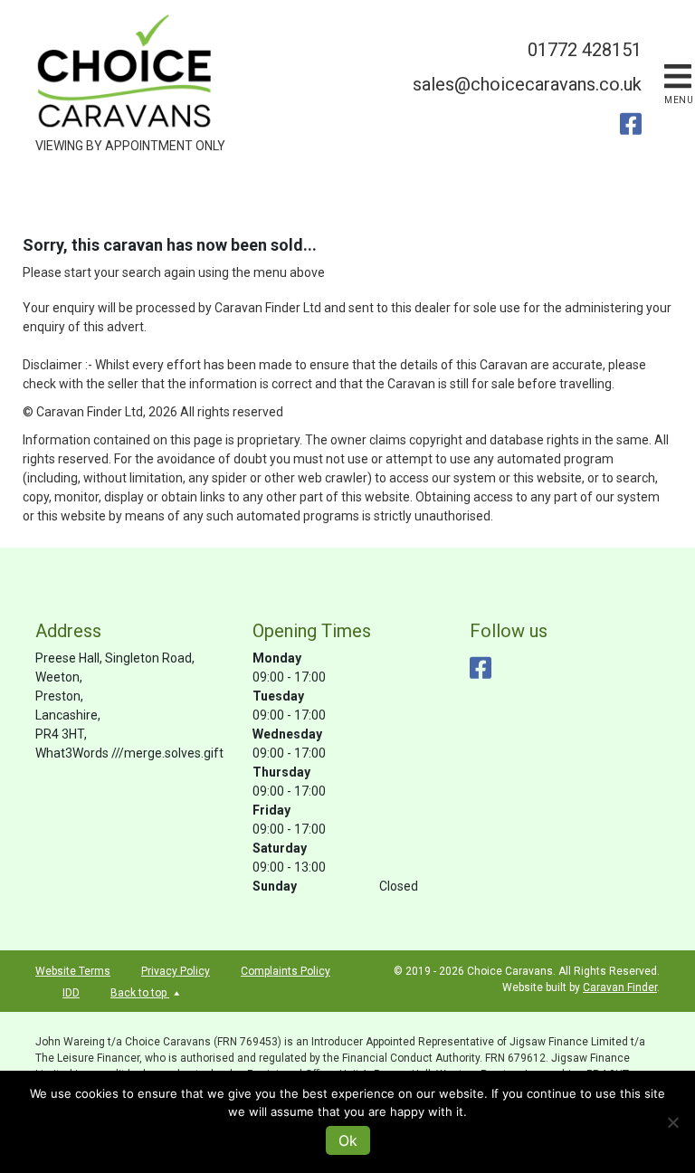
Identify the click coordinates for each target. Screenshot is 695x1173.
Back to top (139, 993)
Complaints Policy (285, 971)
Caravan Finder (620, 987)
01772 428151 (585, 50)
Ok (347, 1140)
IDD (71, 993)
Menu (678, 100)
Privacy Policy (175, 971)
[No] (672, 1122)
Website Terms (72, 971)
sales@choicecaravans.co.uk (527, 84)
